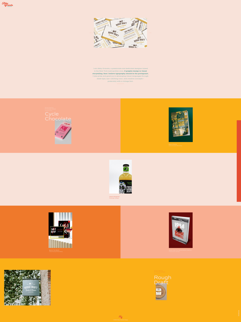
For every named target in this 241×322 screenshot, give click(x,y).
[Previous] (91, 32)
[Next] (150, 32)
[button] (238, 6)
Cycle (52, 114)
